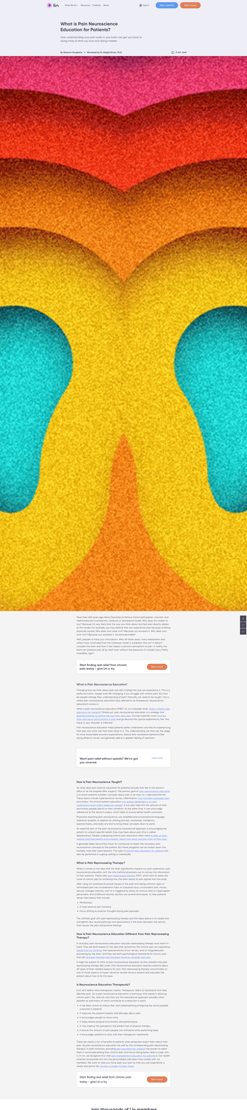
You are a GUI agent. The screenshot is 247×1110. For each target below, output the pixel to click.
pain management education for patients (133, 1055)
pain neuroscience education (154, 791)
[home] (52, 5)
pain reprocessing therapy (121, 875)
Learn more (157, 758)
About (106, 5)
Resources (85, 5)
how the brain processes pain (153, 798)
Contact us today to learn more (116, 1066)
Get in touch (157, 667)
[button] (72, 5)
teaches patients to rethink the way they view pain (104, 715)
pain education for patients (130, 1048)
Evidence (97, 5)
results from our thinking (89, 950)
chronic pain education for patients (145, 850)
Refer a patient (167, 5)
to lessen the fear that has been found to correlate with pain (118, 957)
